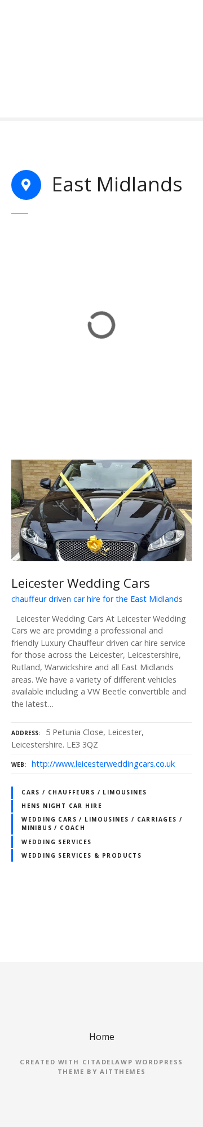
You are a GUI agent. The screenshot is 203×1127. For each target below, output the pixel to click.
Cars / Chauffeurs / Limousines (84, 792)
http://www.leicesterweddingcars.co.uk (103, 763)
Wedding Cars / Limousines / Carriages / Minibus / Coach (101, 823)
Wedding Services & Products (81, 855)
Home (101, 1036)
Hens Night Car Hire (61, 806)
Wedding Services (56, 842)
